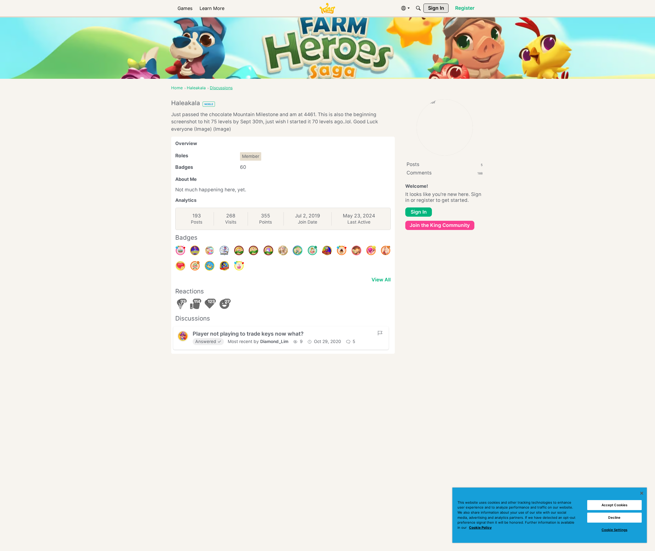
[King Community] (327, 8)
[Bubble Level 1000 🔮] (195, 250)
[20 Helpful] (371, 250)
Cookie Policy (480, 527)
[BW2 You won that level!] (224, 250)
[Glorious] (385, 250)
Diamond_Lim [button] (274, 341)
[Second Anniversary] (239, 266)
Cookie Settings (614, 530)
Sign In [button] (419, 212)
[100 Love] (180, 266)
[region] (549, 515)
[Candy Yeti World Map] (297, 250)
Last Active (358, 222)
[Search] (418, 8)
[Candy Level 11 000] (327, 250)
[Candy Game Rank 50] (253, 250)
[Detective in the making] (312, 250)
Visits (230, 222)
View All (381, 280)
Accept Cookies (615, 505)
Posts (196, 222)
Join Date (307, 222)
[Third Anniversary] (341, 250)
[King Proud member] (209, 266)
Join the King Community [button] (440, 225)
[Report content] (380, 333)
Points (265, 222)
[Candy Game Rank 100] (239, 250)
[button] (183, 336)
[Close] (641, 493)
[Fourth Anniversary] (180, 250)
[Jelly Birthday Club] (209, 250)
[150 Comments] (195, 266)
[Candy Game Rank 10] (268, 250)
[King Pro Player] (356, 250)
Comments (445, 173)
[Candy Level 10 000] (224, 266)
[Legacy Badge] (283, 250)
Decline (614, 517)
